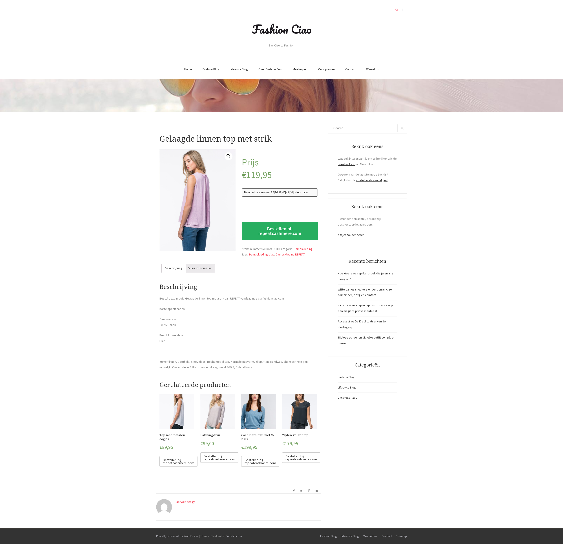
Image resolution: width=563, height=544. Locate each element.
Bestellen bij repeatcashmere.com (279, 231)
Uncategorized (347, 398)
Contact (350, 69)
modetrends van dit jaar (372, 180)
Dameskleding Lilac (261, 254)
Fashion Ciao (281, 29)
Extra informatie (200, 268)
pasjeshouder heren (351, 235)
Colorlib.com (233, 536)
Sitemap (401, 536)
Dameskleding (303, 249)
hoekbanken (346, 164)
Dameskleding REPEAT (290, 254)
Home (188, 69)
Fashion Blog (211, 69)
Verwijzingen (326, 69)
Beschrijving (174, 268)
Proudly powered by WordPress (177, 536)
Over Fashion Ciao (270, 69)
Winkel (370, 69)
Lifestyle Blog (239, 69)
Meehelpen (300, 69)
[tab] (173, 268)
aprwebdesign (186, 502)
